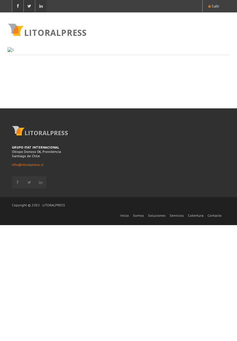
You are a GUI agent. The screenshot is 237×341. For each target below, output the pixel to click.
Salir (215, 6)
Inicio (125, 215)
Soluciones (157, 215)
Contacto (215, 215)
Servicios (177, 215)
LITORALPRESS (55, 32)
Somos (138, 215)
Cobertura (195, 215)
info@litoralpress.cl (28, 164)
